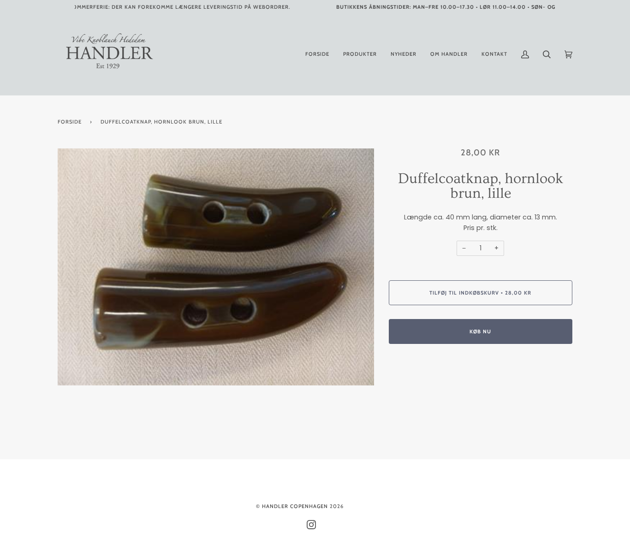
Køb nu (480, 331)
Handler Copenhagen (295, 506)
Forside (70, 121)
